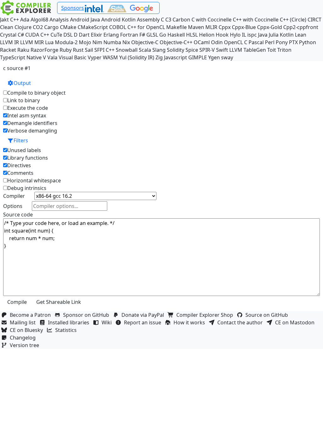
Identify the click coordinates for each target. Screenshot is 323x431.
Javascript (175, 57)
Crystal (8, 34)
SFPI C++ (104, 49)
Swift (222, 49)
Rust (78, 49)
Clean (6, 27)
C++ (14, 19)
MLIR (211, 27)
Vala (52, 57)
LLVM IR (9, 42)
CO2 (38, 27)
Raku (23, 49)
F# (142, 34)
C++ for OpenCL (146, 27)
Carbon (181, 19)
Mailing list (24, 322)
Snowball (127, 49)
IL (244, 34)
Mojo (85, 42)
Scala (145, 49)
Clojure (23, 27)
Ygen (214, 57)
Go (162, 34)
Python (307, 42)
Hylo (235, 34)
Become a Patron (31, 314)
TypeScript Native (21, 57)
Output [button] (22, 83)
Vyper (95, 57)
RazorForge (44, 49)
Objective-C (144, 42)
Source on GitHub (268, 314)
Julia (274, 34)
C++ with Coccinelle (256, 19)
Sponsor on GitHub (87, 314)
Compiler (14, 195)
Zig (159, 57)
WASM (110, 57)
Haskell (176, 34)
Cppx (225, 27)
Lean (300, 34)
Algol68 (39, 19)
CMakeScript (93, 27)
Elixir (96, 34)
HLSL (192, 34)
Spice (191, 49)
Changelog (24, 337)
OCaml (202, 42)
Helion (206, 34)
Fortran (129, 34)
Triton (284, 49)
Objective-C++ (176, 42)
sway (227, 57)
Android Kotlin (118, 19)
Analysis (59, 19)
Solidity (175, 49)
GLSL (152, 34)
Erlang (111, 34)
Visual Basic (72, 57)
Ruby (66, 49)
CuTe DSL (61, 34)
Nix (126, 42)
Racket (8, 49)
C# (21, 34)
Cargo (51, 27)
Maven (196, 27)
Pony (282, 42)
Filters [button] (21, 140)
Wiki (108, 322)
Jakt (4, 19)
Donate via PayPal (144, 314)
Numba (112, 42)
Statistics (67, 330)
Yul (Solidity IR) (136, 57)
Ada (24, 19)
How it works (190, 322)
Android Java (85, 19)
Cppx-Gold (269, 27)
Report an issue (144, 322)
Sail (89, 49)
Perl (269, 42)
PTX (293, 42)
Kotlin (287, 34)
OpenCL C (235, 42)
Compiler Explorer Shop (206, 314)
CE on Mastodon (296, 322)
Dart (84, 34)
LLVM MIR (32, 42)
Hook (222, 34)
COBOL (117, 27)
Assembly (148, 19)
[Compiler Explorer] (26, 8)
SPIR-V (207, 49)
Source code (18, 214)
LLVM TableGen (247, 49)
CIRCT (314, 19)
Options (12, 206)
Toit (271, 49)
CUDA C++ (37, 34)
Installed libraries (70, 322)
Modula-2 (66, 42)
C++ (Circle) (293, 19)
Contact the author (241, 322)
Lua (49, 42)
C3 (168, 19)
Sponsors (72, 7)
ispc (252, 34)
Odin (217, 42)
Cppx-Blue (244, 27)
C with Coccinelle (211, 19)
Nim (97, 42)
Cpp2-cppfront (300, 27)
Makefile (176, 27)
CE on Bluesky (27, 330)
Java (262, 34)
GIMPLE (197, 57)
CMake (68, 27)
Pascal (256, 42)
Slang (159, 49)
